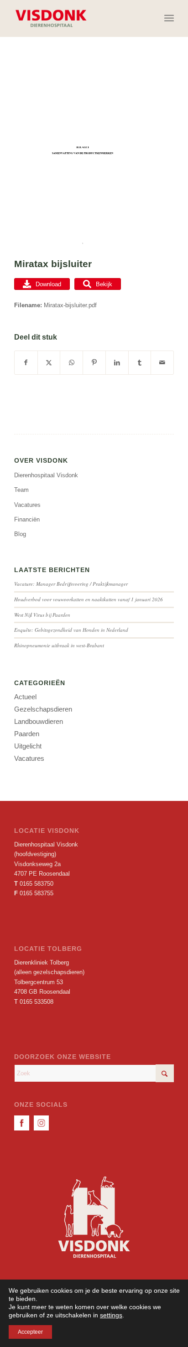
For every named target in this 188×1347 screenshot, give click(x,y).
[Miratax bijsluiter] (82, 156)
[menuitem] (169, 18)
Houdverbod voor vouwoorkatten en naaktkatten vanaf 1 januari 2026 (88, 599)
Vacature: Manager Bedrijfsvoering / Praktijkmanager (71, 583)
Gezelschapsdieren (43, 709)
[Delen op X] (49, 362)
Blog (20, 534)
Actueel (25, 697)
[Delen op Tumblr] (140, 362)
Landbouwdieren (38, 721)
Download (48, 284)
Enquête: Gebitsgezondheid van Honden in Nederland (71, 629)
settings (111, 1315)
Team (21, 489)
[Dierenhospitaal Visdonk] (78, 18)
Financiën (27, 519)
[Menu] (169, 18)
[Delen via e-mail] (162, 362)
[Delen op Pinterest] (94, 362)
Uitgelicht (28, 746)
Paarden (26, 734)
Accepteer (30, 1332)
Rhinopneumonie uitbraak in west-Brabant (59, 645)
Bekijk (104, 284)
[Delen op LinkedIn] (117, 362)
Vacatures (27, 504)
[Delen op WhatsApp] (71, 362)
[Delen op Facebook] (26, 362)
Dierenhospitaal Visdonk (46, 475)
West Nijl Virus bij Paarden (42, 614)
